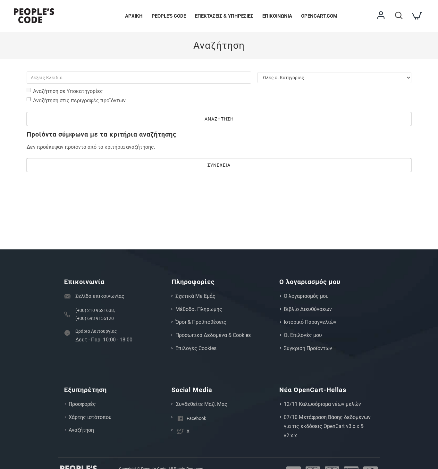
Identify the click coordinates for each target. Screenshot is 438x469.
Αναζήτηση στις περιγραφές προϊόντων (79, 100)
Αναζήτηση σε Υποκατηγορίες (68, 91)
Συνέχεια (219, 165)
